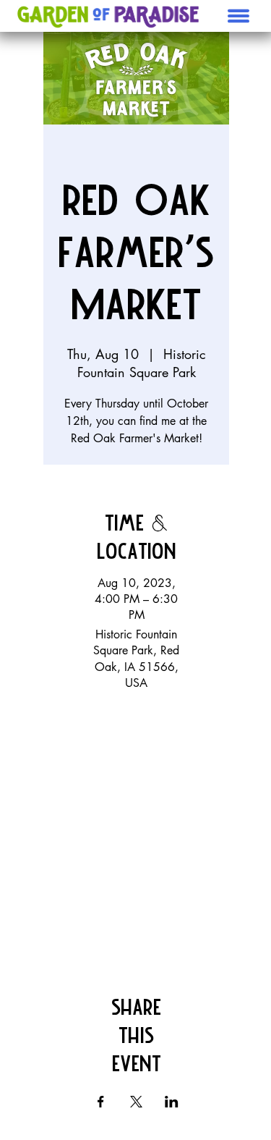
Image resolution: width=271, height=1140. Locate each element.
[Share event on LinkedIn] (171, 1101)
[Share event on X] (136, 1101)
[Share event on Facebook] (101, 1101)
